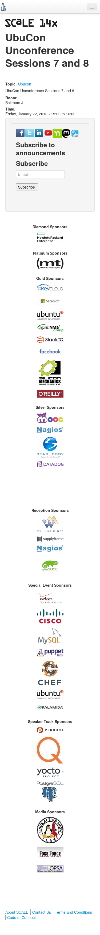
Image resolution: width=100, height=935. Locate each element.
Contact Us (41, 912)
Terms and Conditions (73, 912)
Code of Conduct (21, 917)
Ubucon (24, 84)
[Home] (3, 7)
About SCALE (16, 912)
